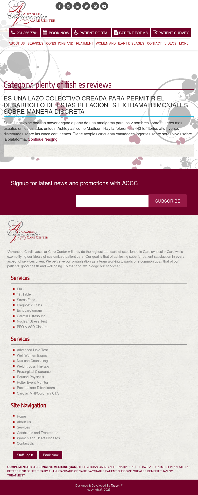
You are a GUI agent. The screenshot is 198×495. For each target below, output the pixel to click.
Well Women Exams (32, 355)
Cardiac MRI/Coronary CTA (38, 393)
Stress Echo (26, 299)
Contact (154, 43)
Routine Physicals (30, 376)
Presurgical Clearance (34, 371)
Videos (170, 43)
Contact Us (25, 443)
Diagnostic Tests (29, 305)
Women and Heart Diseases (120, 43)
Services (35, 43)
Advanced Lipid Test (32, 349)
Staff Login (25, 454)
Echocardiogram (29, 310)
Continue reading (42, 139)
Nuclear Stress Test (32, 321)
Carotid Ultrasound (31, 315)
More (184, 43)
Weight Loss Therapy (33, 366)
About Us (17, 43)
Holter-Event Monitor (32, 382)
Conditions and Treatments (37, 432)
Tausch (116, 485)
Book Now (59, 32)
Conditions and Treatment (69, 43)
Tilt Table (24, 294)
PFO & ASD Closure (32, 326)
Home (21, 416)
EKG (20, 288)
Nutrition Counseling (32, 360)
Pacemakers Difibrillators (36, 387)
